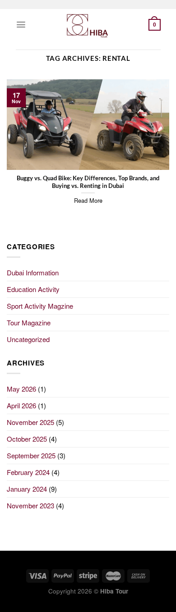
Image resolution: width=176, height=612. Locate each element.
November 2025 (30, 422)
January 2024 (27, 488)
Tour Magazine (29, 322)
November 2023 (30, 505)
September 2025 (31, 455)
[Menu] (21, 24)
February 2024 (28, 472)
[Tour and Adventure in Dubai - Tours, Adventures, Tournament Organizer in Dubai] (88, 25)
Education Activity (33, 289)
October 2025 (27, 438)
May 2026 (21, 388)
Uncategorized (28, 339)
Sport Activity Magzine (40, 306)
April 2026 (21, 405)
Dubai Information (33, 272)
